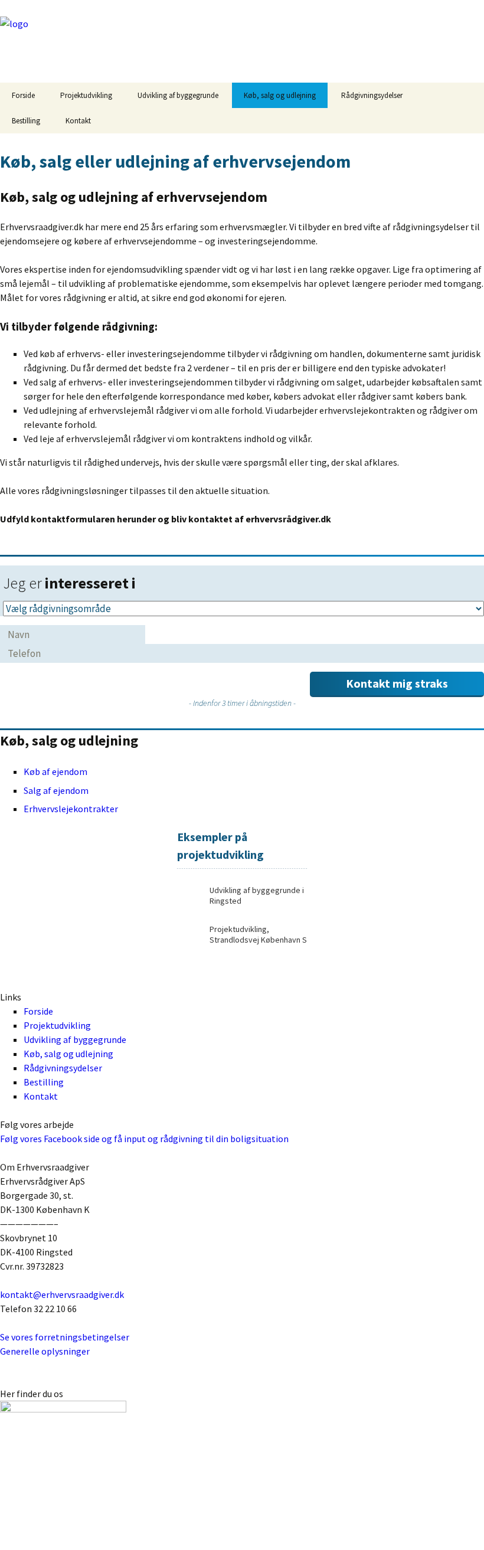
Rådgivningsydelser (372, 95)
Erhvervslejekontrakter (71, 809)
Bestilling (26, 121)
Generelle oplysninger (45, 1351)
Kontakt (78, 121)
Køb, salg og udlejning (280, 95)
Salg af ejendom (56, 790)
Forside (23, 95)
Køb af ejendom (55, 771)
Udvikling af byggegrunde (178, 95)
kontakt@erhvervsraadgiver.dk (62, 1294)
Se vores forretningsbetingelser (64, 1337)
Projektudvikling (86, 95)
